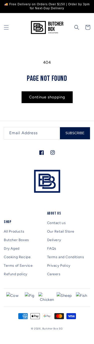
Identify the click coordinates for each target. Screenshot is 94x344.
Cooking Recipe (17, 257)
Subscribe (74, 133)
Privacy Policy (58, 265)
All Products (14, 231)
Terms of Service (18, 265)
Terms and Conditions (65, 257)
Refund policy (15, 274)
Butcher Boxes (16, 240)
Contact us (56, 223)
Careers (54, 274)
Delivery (54, 240)
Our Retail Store (61, 231)
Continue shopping (47, 97)
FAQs (51, 248)
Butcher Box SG (52, 328)
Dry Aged (12, 248)
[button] (6, 27)
